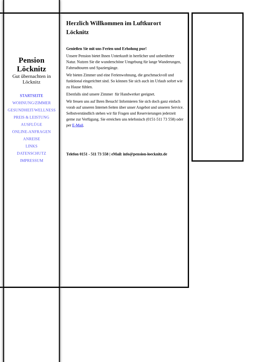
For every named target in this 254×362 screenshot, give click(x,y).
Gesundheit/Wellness (32, 110)
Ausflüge (31, 124)
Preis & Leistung (31, 117)
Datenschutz (31, 153)
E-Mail (77, 125)
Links (31, 146)
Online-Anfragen (31, 132)
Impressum (31, 160)
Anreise (31, 139)
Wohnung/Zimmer (31, 103)
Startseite (31, 95)
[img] (31, 34)
